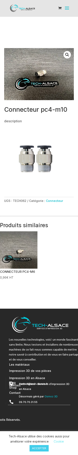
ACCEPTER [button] (39, 448)
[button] (67, 54)
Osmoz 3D (51, 396)
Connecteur (54, 201)
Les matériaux (19, 364)
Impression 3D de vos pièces (30, 370)
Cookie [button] (59, 441)
